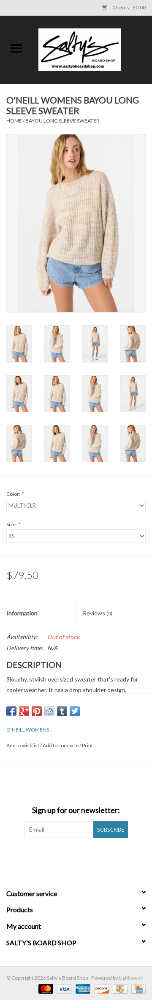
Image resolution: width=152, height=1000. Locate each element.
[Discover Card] (100, 988)
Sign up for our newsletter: (76, 810)
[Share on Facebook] (11, 711)
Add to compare (61, 745)
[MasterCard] (44, 988)
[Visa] (63, 988)
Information (22, 613)
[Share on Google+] (24, 711)
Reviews (97, 613)
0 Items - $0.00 (128, 7)
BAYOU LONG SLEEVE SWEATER (62, 120)
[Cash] (119, 988)
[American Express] (82, 988)
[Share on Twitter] (75, 711)
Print (87, 745)
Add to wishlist (23, 745)
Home (14, 120)
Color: (14, 494)
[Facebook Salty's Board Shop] (69, 855)
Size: (13, 524)
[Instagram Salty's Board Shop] (83, 855)
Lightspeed (131, 978)
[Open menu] (16, 47)
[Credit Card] (137, 988)
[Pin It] (37, 711)
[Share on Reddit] (49, 711)
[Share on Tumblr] (62, 711)
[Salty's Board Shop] (92, 49)
